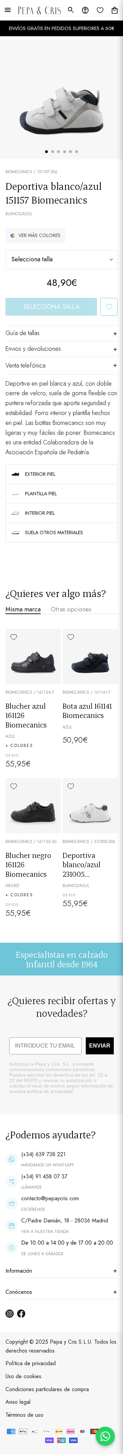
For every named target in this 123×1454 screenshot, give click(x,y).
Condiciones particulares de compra (47, 1389)
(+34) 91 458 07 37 (44, 1176)
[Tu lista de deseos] (100, 10)
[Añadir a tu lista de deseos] (109, 307)
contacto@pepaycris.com (50, 1198)
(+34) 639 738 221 (43, 1154)
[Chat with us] (105, 1436)
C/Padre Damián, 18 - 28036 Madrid (64, 1220)
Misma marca (23, 609)
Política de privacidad (30, 1363)
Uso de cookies (23, 1376)
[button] (35, 235)
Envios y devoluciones (33, 348)
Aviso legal (17, 1402)
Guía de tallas (22, 333)
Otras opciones (71, 609)
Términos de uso (24, 1415)
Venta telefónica (25, 365)
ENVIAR (99, 1046)
